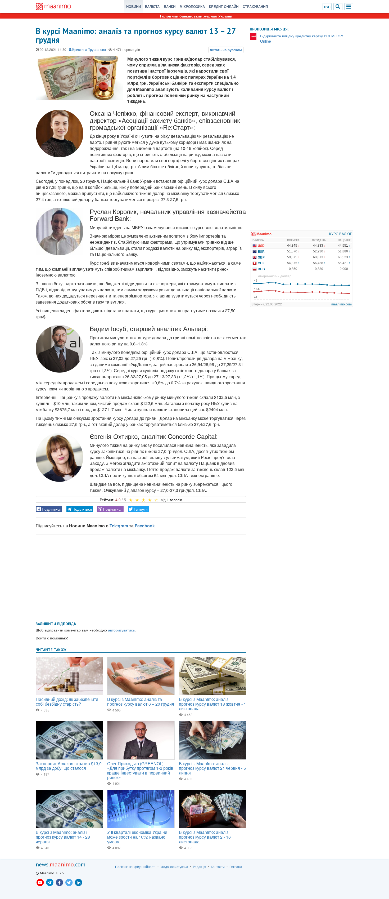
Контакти (218, 867)
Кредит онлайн (223, 6)
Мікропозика (192, 6)
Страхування (255, 6)
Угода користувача (174, 867)
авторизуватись (121, 630)
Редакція (199, 867)
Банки (169, 6)
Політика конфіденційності (135, 867)
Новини (133, 6)
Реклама (235, 867)
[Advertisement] (141, 577)
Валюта (152, 6)
